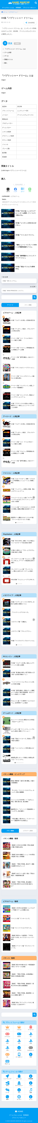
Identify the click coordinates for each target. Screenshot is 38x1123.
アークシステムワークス (15, 202)
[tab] (15, 522)
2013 (4, 202)
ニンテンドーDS (30, 202)
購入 (5, 63)
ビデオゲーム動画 (28, 830)
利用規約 (18, 7)
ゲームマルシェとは (8, 7)
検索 (34, 297)
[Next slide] (33, 497)
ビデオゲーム (15, 196)
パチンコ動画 (10, 830)
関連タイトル (8, 59)
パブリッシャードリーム (10, 204)
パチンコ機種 (27, 305)
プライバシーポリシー (29, 7)
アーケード (10, 305)
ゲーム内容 (7, 52)
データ (6, 56)
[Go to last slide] (4, 497)
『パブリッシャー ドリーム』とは (15, 49)
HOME (20, 1111)
